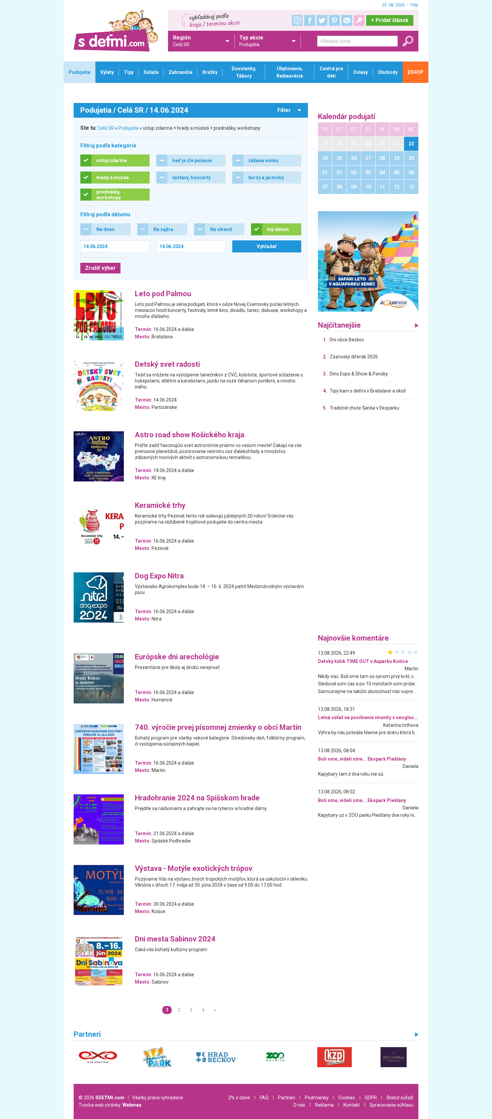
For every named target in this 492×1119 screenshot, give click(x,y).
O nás (299, 1105)
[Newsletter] (346, 20)
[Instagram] (297, 20)
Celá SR (106, 128)
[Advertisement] (368, 524)
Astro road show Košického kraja (189, 435)
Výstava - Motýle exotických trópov (193, 869)
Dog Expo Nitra (159, 576)
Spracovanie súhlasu (391, 1105)
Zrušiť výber (100, 268)
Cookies (346, 1097)
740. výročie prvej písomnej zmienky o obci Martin (218, 728)
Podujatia (128, 128)
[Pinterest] (334, 20)
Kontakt (351, 1105)
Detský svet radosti (167, 364)
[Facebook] (309, 20)
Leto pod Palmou (163, 294)
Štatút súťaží (400, 1097)
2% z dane (239, 1097)
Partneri (286, 1097)
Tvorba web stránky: (110, 1105)
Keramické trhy (160, 506)
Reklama (324, 1105)
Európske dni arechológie (177, 657)
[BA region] (368, 261)
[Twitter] (322, 20)
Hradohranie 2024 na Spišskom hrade (197, 798)
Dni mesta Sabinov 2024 (175, 939)
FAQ (264, 1097)
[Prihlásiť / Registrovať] (359, 20)
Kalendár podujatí (347, 117)
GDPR (371, 1097)
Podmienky (317, 1097)
